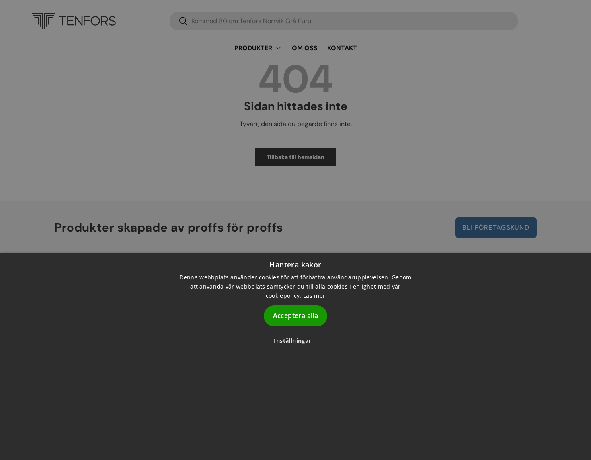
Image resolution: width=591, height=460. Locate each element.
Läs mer (314, 296)
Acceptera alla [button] (295, 315)
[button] (295, 341)
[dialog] (295, 356)
